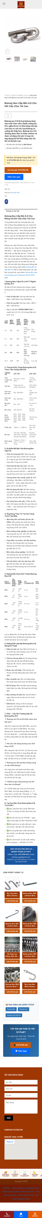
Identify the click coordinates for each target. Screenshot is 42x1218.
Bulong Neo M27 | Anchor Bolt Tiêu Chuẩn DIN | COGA (12, 925)
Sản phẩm (17, 95)
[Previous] (8, 35)
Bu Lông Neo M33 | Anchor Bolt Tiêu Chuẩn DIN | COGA (29, 985)
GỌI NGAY (7, 1216)
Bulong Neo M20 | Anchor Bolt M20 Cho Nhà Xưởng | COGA (29, 895)
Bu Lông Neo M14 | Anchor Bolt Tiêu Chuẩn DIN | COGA (12, 895)
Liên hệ (27, 1199)
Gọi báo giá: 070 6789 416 (18, 170)
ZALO (21, 1216)
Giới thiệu (6, 1188)
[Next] (40, 35)
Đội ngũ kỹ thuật (32, 1188)
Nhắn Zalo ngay (14, 177)
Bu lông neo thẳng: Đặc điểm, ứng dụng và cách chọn (12, 955)
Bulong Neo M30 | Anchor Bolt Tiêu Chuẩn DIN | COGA (30, 925)
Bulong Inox (23, 1009)
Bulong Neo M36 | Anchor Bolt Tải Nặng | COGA (12, 985)
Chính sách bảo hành (10, 1192)
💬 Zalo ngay (21, 1051)
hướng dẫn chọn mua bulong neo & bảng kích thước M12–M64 (21, 275)
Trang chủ (9, 95)
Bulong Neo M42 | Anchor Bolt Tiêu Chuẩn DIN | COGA (30, 955)
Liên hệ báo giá (12, 901)
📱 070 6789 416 (20, 1045)
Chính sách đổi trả (27, 1192)
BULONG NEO (25, 95)
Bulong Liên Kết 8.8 (14, 1015)
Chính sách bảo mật (26, 1195)
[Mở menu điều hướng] (4, 3)
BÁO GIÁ (35, 1216)
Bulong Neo (11, 1009)
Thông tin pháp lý (18, 1188)
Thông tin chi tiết (12, 211)
